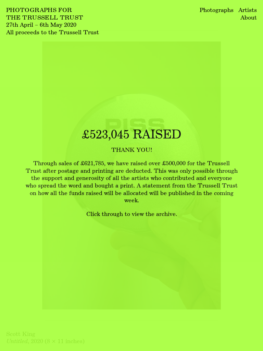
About (248, 17)
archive (166, 213)
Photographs (217, 9)
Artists (247, 9)
